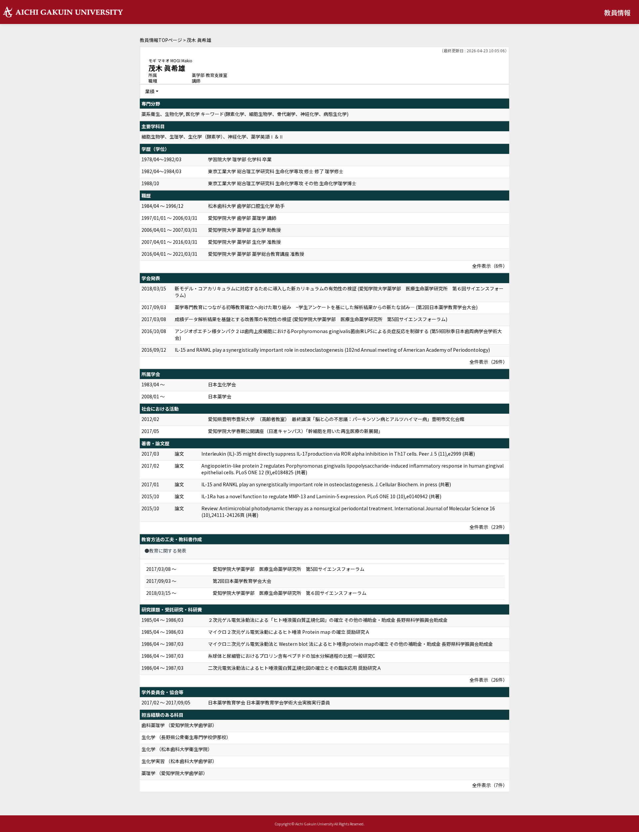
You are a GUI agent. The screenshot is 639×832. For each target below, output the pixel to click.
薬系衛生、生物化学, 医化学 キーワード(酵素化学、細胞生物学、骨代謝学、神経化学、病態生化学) (244, 114)
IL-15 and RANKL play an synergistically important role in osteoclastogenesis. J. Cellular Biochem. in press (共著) (326, 484)
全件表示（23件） (489, 527)
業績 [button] (149, 91)
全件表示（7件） (490, 785)
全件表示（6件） (490, 265)
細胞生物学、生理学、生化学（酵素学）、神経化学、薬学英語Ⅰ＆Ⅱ (212, 136)
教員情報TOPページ (161, 40)
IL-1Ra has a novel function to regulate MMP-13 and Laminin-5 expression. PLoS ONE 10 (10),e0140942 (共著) (321, 496)
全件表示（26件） (489, 361)
